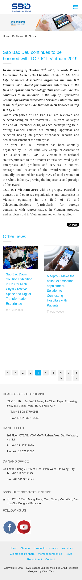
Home (13, 548)
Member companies (50, 553)
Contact (50, 559)
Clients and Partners (22, 553)
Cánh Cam (48, 571)
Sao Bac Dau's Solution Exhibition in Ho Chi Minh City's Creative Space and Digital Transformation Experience (19, 289)
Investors (66, 548)
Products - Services (46, 548)
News (68, 553)
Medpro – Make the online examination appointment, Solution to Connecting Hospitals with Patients (60, 290)
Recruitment (34, 559)
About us (25, 548)
